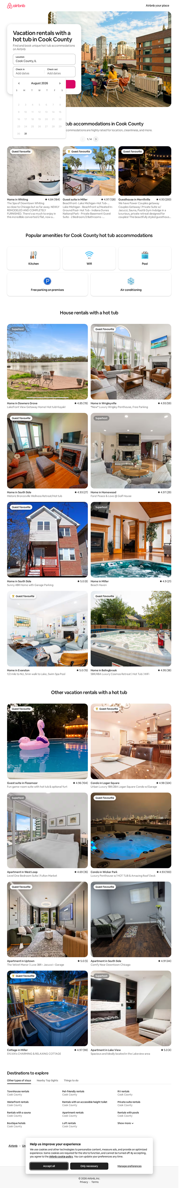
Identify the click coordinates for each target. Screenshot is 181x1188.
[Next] (96, 139)
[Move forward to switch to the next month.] (60, 83)
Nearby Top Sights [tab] (47, 1080)
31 (25, 133)
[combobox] (44, 61)
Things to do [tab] (71, 1080)
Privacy (84, 1182)
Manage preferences (130, 1166)
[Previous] (83, 139)
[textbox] (28, 73)
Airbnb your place (157, 5)
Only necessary (89, 1166)
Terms (95, 1182)
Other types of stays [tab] (19, 1080)
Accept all (49, 1166)
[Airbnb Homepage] (16, 5)
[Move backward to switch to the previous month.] (19, 83)
